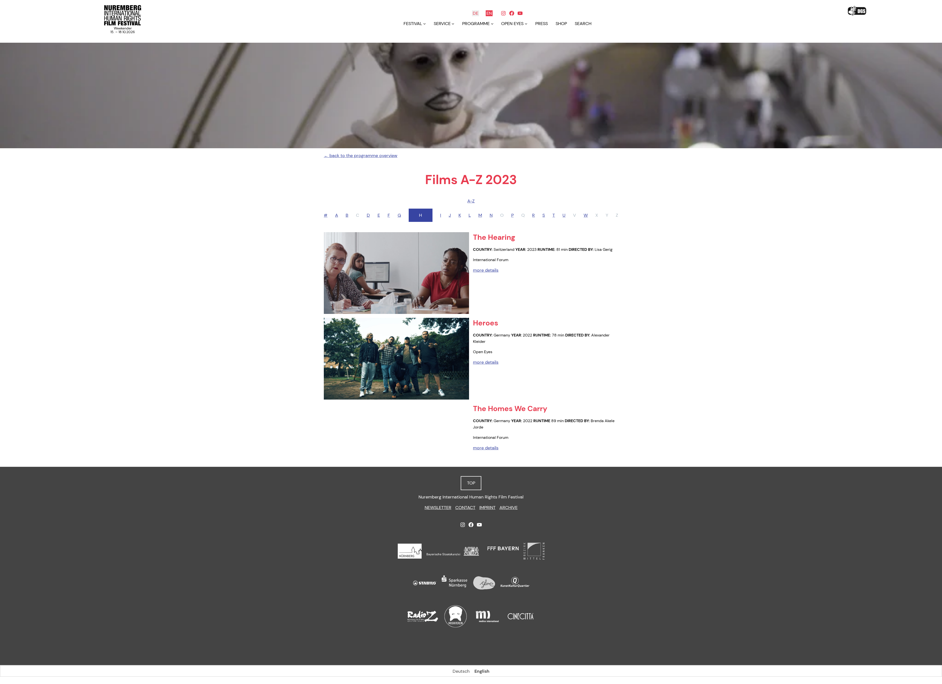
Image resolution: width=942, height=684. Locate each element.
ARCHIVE (508, 507)
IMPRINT (487, 507)
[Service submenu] (453, 23)
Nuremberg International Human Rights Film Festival (471, 497)
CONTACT (465, 507)
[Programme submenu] (492, 23)
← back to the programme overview (360, 156)
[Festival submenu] (424, 23)
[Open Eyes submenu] (526, 23)
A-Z (471, 201)
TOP (471, 483)
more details (485, 270)
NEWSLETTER (438, 507)
